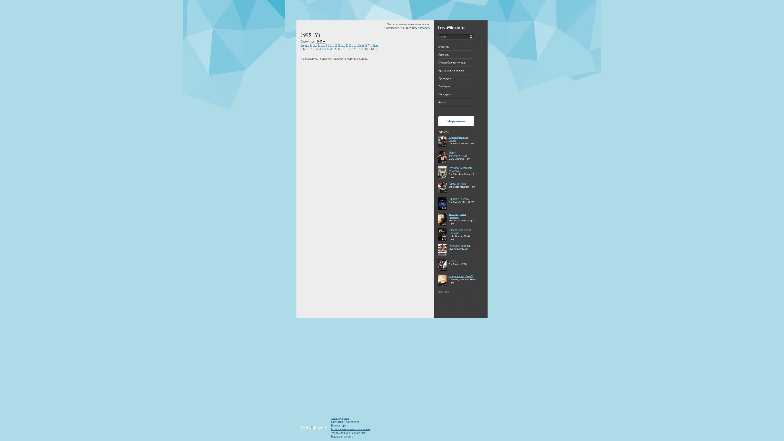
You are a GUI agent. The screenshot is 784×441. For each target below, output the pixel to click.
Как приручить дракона (457, 216)
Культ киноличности (451, 70)
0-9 (302, 45)
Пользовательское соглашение (350, 429)
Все (375, 45)
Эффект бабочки (459, 198)
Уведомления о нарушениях (348, 432)
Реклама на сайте (342, 436)
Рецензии (443, 54)
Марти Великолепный (458, 154)
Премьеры (444, 78)
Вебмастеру (338, 425)
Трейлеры (444, 86)
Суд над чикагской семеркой (460, 169)
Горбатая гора (457, 183)
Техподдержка (340, 418)
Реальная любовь (460, 245)
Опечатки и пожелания (345, 421)
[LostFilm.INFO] (392, 10)
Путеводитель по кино (452, 62)
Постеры (444, 94)
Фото (441, 102)
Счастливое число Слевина (460, 231)
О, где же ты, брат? (461, 276)
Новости (443, 46)
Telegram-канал (456, 121)
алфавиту (424, 27)
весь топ (443, 291)
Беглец (453, 261)
